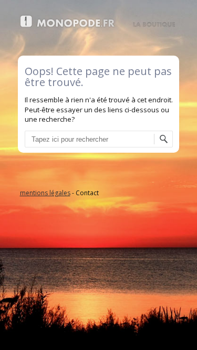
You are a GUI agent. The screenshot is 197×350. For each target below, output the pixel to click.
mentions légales (45, 192)
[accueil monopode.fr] (99, 25)
